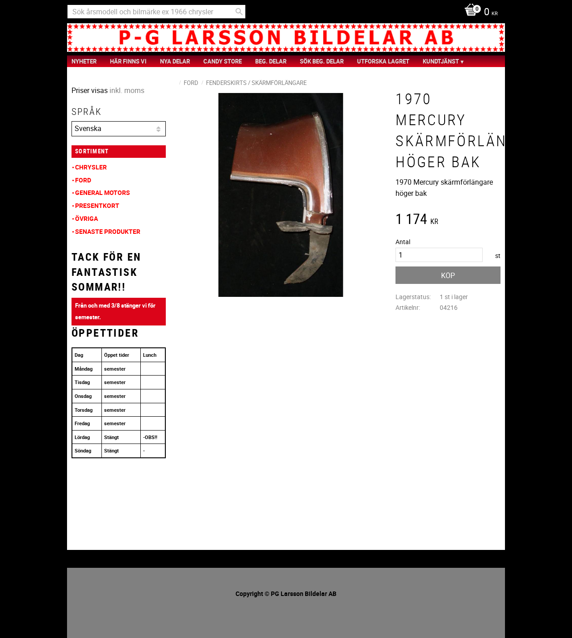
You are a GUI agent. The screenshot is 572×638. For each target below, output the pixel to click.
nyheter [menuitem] (84, 61)
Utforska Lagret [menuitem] (383, 61)
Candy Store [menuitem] (222, 61)
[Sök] (239, 11)
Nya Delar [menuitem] (175, 61)
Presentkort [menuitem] (97, 205)
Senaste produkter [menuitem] (107, 231)
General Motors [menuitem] (102, 192)
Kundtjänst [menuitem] (441, 61)
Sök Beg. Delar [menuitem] (322, 61)
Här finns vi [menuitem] (128, 61)
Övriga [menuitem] (86, 218)
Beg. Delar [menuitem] (270, 61)
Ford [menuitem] (83, 180)
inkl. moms (126, 90)
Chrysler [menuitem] (91, 167)
